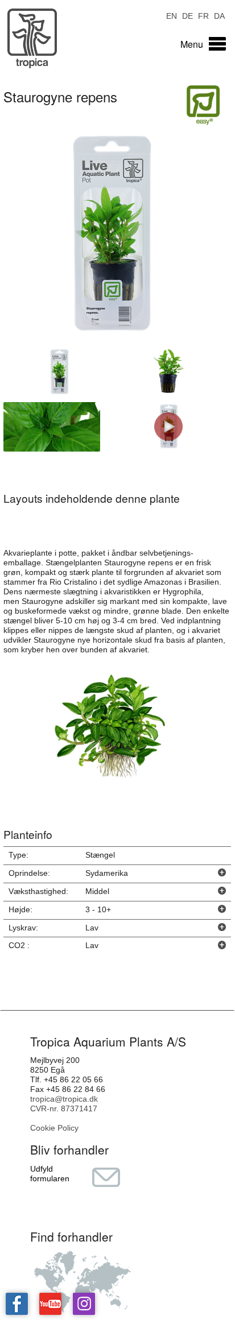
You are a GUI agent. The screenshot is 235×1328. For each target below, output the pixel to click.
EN (171, 15)
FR (203, 15)
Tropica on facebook (17, 1304)
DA (219, 15)
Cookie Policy (54, 1127)
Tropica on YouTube (50, 1304)
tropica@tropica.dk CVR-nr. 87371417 (64, 1103)
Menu (191, 44)
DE (187, 15)
